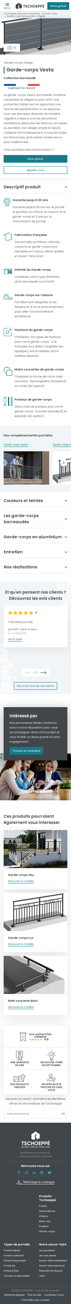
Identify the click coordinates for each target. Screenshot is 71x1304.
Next (63, 462)
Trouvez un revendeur (26, 751)
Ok (63, 1113)
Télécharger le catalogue (38, 1182)
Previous (3, 462)
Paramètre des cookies (35, 1300)
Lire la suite (15, 639)
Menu (7, 8)
